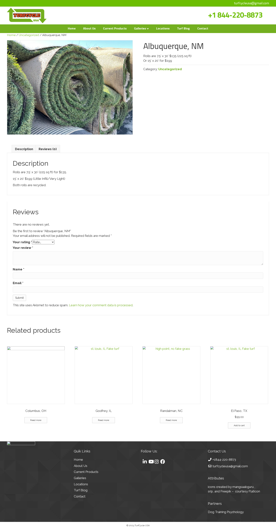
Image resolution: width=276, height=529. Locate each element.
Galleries (140, 28)
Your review (23, 248)
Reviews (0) (48, 149)
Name (18, 269)
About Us (89, 28)
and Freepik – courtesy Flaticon (237, 491)
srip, (211, 491)
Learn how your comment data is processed (101, 305)
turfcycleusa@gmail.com (251, 3)
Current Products (115, 28)
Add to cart (239, 425)
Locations (163, 28)
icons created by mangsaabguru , (231, 487)
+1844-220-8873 (224, 459)
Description (24, 149)
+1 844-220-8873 (235, 15)
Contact (202, 28)
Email (18, 283)
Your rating (22, 242)
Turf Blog (183, 28)
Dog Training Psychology (226, 512)
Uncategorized (29, 35)
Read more (35, 420)
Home (72, 28)
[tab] (24, 149)
